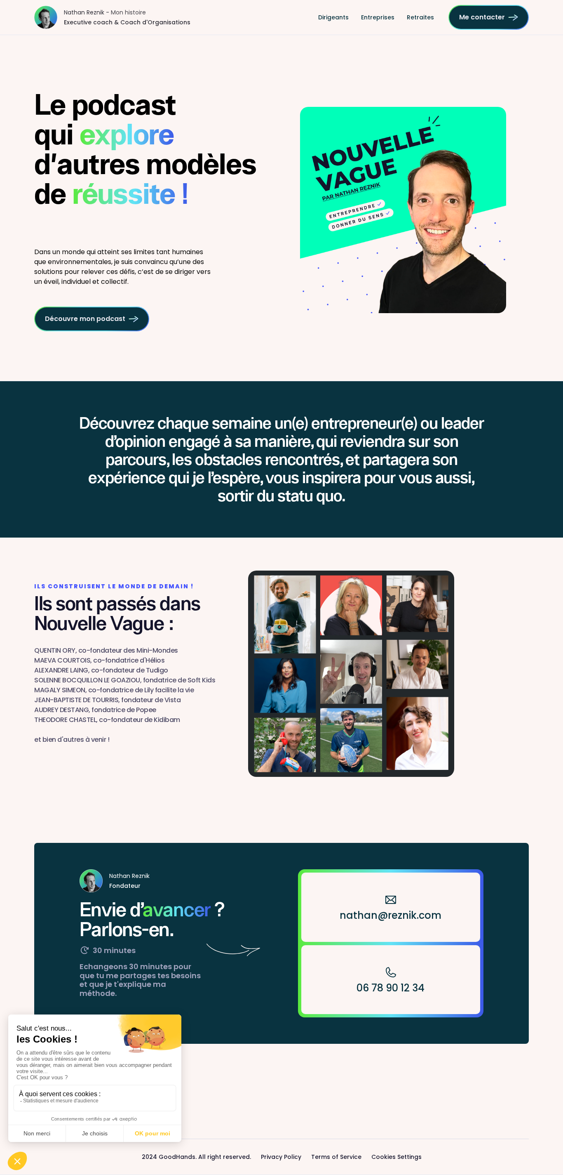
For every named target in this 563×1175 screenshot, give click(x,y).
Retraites (420, 17)
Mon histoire (128, 12)
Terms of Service (336, 1157)
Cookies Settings (396, 1157)
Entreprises (377, 17)
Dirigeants (333, 17)
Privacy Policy (281, 1157)
